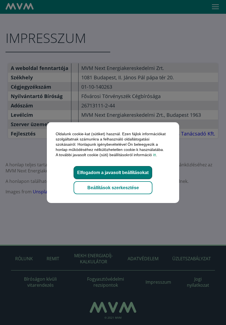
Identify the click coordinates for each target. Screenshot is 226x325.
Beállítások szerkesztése (113, 187)
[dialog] (113, 162)
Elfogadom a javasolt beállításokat (113, 172)
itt (154, 155)
